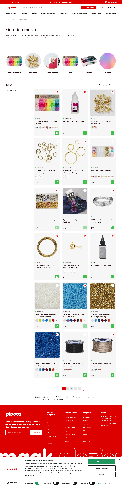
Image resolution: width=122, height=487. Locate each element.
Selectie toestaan (102, 468)
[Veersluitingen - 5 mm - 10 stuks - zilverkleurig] (64, 271)
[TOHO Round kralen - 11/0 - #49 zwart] (77, 320)
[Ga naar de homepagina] (11, 7)
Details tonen (102, 483)
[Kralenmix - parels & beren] (56, 127)
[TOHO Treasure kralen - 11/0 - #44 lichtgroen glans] (50, 320)
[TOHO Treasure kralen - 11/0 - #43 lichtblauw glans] (43, 320)
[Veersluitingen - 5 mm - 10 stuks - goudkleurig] (75, 247)
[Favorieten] (108, 7)
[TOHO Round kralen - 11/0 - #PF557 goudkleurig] (102, 296)
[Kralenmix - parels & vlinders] (53, 127)
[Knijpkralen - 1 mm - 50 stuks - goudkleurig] (102, 103)
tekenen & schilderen (48, 13)
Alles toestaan (101, 462)
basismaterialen (111, 13)
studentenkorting (70, 434)
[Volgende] (85, 389)
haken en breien (51, 426)
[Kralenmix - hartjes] (40, 127)
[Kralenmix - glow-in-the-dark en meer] (47, 103)
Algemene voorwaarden (72, 431)
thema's (34, 13)
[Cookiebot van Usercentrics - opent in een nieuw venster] (11, 483)
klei (48, 429)
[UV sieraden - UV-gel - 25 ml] (102, 247)
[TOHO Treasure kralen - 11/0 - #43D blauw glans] (46, 320)
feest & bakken (96, 13)
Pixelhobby (50, 443)
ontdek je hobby (11, 13)
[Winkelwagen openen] (115, 7)
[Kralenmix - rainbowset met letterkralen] (50, 127)
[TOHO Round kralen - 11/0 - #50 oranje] (81, 320)
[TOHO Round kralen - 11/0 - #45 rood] (74, 320)
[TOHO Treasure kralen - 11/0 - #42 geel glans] (40, 320)
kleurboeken (50, 419)
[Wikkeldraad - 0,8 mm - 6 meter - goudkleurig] (47, 247)
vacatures (86, 424)
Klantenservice (69, 420)
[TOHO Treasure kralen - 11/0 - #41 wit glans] (36, 320)
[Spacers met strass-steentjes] (47, 201)
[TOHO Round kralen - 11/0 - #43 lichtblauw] (75, 296)
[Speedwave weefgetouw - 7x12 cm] (75, 201)
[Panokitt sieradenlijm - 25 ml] (75, 103)
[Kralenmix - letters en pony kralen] (36, 127)
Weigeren (101, 474)
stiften (49, 433)
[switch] (56, 483)
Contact (67, 424)
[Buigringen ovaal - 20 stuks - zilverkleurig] (40, 176)
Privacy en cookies (70, 427)
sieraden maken (51, 436)
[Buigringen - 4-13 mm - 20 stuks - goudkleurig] (75, 152)
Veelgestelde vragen (71, 417)
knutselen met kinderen (79, 13)
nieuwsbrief (86, 441)
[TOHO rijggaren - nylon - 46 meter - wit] (64, 369)
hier (108, 425)
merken (85, 434)
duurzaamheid (87, 427)
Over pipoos (86, 417)
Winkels (85, 420)
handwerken (63, 13)
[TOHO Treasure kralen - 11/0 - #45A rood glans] (53, 320)
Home (7, 19)
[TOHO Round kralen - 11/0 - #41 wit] (64, 320)
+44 (56, 320)
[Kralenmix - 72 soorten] (43, 127)
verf (48, 422)
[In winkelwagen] (57, 133)
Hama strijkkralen (52, 440)
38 (79, 389)
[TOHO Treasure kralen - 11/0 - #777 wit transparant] (47, 296)
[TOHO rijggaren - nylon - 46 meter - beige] (71, 369)
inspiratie (24, 13)
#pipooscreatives (88, 431)
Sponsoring (68, 441)
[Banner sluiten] (119, 459)
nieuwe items (87, 438)
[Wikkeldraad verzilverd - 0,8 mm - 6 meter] (102, 201)
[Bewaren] (57, 92)
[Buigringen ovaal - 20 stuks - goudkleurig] (47, 152)
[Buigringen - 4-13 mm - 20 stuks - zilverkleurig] (68, 176)
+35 (84, 320)
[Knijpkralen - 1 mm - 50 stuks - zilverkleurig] (92, 127)
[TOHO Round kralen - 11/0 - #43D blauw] (71, 320)
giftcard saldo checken (71, 438)
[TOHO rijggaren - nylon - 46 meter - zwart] (75, 345)
